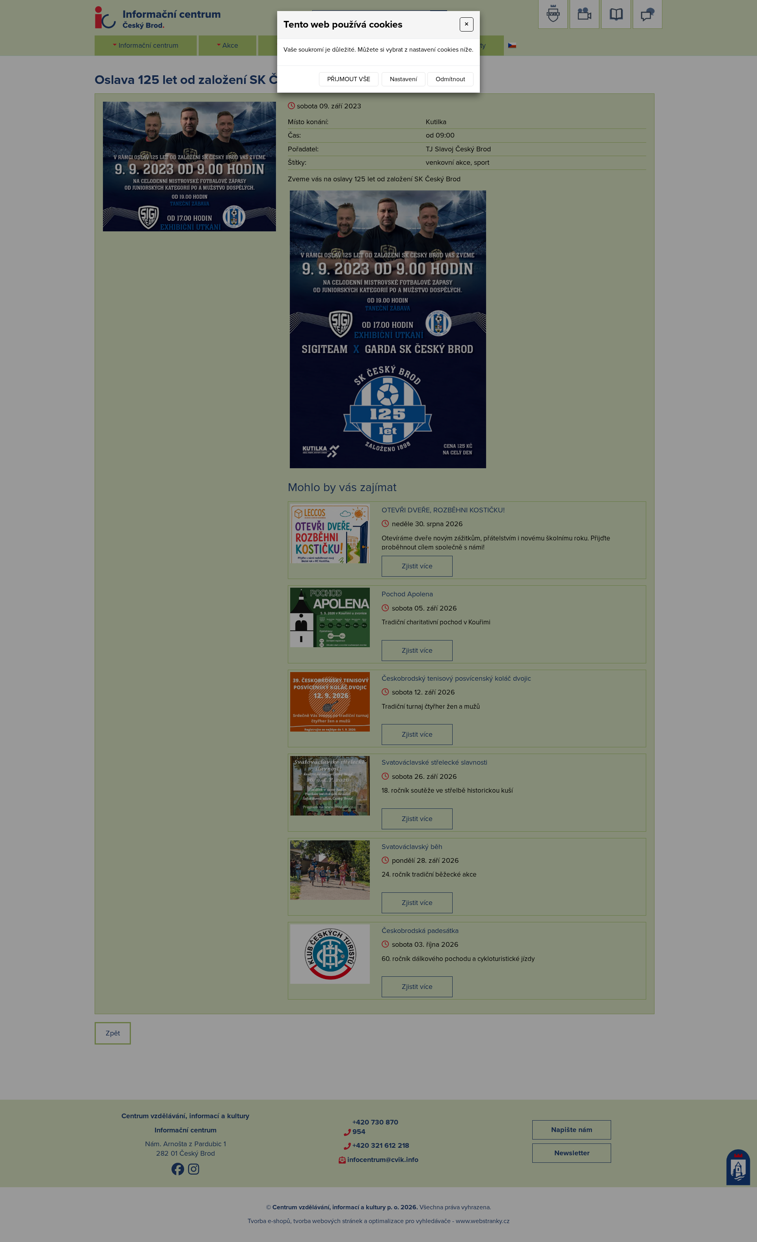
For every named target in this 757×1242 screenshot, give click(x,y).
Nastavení (403, 79)
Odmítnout (450, 79)
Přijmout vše (348, 79)
